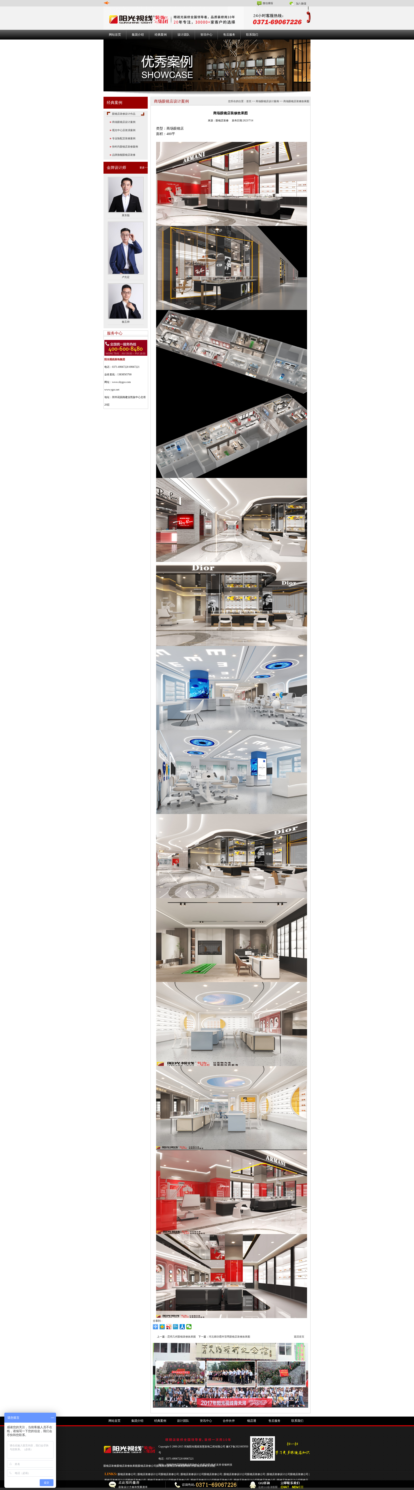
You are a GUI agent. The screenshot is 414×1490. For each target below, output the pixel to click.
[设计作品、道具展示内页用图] (230, 1375)
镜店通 (251, 1420)
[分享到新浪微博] (169, 1326)
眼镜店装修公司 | (128, 1474)
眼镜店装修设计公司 (149, 1474)
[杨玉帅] (126, 301)
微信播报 (268, 3)
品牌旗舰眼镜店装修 (123, 154)
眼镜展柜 (162, 1465)
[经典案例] (207, 65)
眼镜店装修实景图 (204, 1465)
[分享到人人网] (182, 1326)
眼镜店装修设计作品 (123, 113)
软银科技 (227, 1464)
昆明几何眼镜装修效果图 (181, 1336)
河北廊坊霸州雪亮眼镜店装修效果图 (229, 1336)
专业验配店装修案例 (123, 138)
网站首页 (115, 34)
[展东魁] (126, 194)
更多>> (144, 167)
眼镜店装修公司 (147, 1465)
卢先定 (126, 277)
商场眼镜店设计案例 (123, 122)
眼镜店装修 (110, 1465)
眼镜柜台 (188, 1465)
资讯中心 (206, 34)
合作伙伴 (229, 1420)
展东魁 (126, 215)
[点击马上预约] (89, 1485)
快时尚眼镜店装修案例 (125, 146)
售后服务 (229, 34)
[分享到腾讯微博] (175, 1326)
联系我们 (252, 34)
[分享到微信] (189, 1326)
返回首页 (299, 1336)
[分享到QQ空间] (162, 1326)
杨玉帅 (126, 321)
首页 (248, 101)
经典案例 (161, 34)
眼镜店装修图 (175, 1465)
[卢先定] (126, 247)
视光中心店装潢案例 (123, 130)
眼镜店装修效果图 (127, 1465)
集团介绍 (138, 34)
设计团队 (183, 34)
